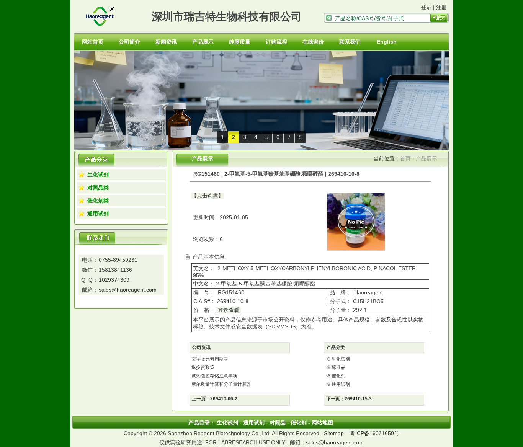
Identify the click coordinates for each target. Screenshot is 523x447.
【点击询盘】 (207, 196)
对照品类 (98, 187)
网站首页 (92, 42)
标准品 (338, 367)
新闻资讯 (166, 42)
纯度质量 (239, 42)
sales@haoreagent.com (128, 290)
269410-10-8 (232, 301)
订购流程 (276, 42)
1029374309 (114, 280)
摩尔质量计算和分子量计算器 (221, 384)
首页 (405, 158)
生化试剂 (98, 174)
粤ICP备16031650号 (374, 433)
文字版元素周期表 (209, 359)
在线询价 (313, 42)
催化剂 (338, 375)
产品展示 (203, 42)
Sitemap (334, 433)
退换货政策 (202, 367)
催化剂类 (98, 200)
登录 (426, 7)
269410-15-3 (358, 398)
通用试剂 (98, 213)
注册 (441, 7)
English (387, 42)
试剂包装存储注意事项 (214, 375)
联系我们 (350, 42)
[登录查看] (228, 310)
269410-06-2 (223, 398)
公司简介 (129, 42)
